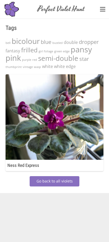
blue (46, 41)
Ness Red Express (23, 165)
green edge (62, 51)
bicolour (26, 41)
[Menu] (102, 9)
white (47, 66)
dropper (89, 41)
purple (26, 60)
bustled (57, 43)
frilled (29, 50)
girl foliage (46, 51)
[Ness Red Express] (54, 77)
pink (13, 58)
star (84, 58)
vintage (28, 67)
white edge (65, 66)
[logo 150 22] (12, 9)
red (34, 60)
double (71, 42)
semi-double (58, 58)
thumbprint (14, 67)
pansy (81, 49)
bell (8, 43)
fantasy (13, 51)
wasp (37, 67)
